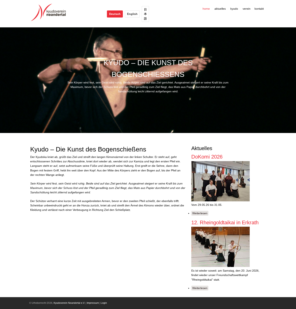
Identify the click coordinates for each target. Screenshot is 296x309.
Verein (246, 8)
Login (104, 303)
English (132, 13)
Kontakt (259, 8)
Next (291, 80)
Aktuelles (220, 8)
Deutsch (115, 13)
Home (206, 8)
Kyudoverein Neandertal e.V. (69, 303)
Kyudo (234, 8)
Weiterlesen (200, 214)
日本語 (145, 14)
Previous (5, 80)
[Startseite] (49, 21)
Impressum (93, 303)
